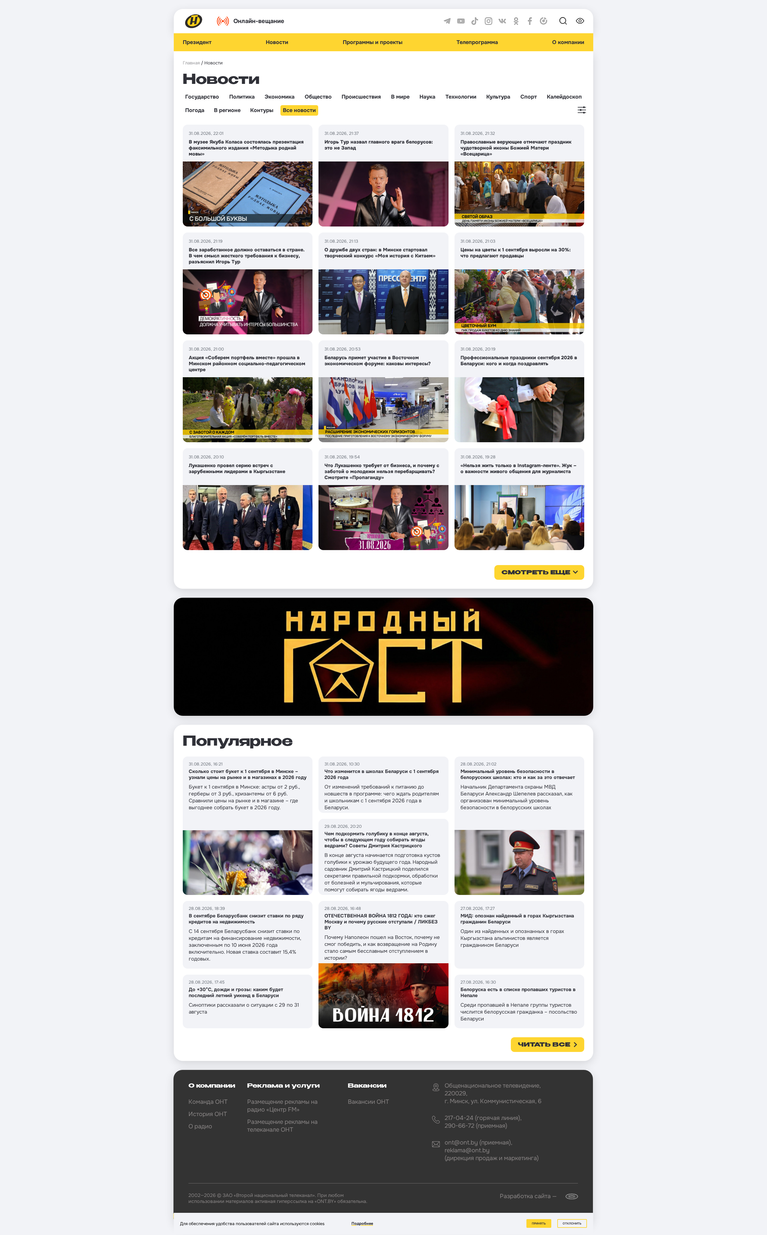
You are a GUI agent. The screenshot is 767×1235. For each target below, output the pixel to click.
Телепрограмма (477, 42)
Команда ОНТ (207, 1102)
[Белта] (568, 1196)
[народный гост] (383, 657)
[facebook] (530, 21)
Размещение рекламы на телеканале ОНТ (282, 1125)
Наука (427, 96)
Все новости (299, 110)
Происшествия (361, 96)
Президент (197, 42)
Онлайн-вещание (258, 21)
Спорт (528, 96)
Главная (191, 63)
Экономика (280, 96)
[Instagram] (488, 21)
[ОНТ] (194, 21)
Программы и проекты (372, 42)
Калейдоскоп (564, 96)
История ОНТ (207, 1114)
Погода (194, 110)
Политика (242, 96)
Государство (202, 96)
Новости (277, 42)
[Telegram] (447, 21)
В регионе (227, 110)
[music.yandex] (543, 21)
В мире (400, 96)
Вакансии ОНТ (368, 1102)
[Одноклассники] (516, 21)
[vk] (502, 21)
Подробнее (362, 1223)
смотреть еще (536, 573)
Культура (498, 96)
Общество (318, 96)
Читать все (544, 1045)
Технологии (461, 96)
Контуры (261, 110)
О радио (200, 1126)
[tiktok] (474, 21)
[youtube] (461, 21)
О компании (568, 42)
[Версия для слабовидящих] (580, 21)
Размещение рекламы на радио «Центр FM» (282, 1105)
